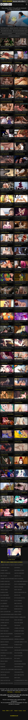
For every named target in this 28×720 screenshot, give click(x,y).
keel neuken (5, 453)
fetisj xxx (18, 193)
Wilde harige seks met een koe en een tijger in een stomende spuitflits (21, 173)
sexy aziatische (19, 152)
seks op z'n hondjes (20, 165)
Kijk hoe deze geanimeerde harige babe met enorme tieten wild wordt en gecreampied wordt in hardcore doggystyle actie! (21, 160)
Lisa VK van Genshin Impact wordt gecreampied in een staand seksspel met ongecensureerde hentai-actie (7, 304)
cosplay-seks (5, 309)
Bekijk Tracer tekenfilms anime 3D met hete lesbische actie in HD (7, 474)
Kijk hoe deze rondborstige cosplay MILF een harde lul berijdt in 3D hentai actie (7, 369)
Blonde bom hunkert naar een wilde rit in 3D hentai (7, 239)
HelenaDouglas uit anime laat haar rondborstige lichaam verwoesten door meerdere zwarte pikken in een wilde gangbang (7, 291)
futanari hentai (19, 350)
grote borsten (21, 33)
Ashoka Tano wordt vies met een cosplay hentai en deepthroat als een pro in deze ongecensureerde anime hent (7, 448)
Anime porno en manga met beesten (12, 565)
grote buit (18, 167)
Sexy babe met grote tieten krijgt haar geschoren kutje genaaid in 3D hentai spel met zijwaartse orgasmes (21, 500)
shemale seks (5, 628)
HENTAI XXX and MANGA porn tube (21, 85)
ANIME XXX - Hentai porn (7, 59)
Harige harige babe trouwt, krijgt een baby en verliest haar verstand (7, 356)
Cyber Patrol (18, 692)
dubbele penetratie (6, 296)
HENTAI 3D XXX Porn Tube (21, 59)
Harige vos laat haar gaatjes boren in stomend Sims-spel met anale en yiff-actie (7, 487)
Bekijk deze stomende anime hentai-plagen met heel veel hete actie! (7, 539)
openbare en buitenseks (21, 75)
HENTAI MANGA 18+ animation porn (7, 72)
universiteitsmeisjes (7, 62)
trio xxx (18, 48)
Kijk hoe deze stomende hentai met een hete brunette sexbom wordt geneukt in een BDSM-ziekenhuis (21, 369)
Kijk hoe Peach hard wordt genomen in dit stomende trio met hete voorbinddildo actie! (21, 474)
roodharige (18, 661)
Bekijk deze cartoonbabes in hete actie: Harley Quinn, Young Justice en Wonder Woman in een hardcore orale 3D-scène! (21, 252)
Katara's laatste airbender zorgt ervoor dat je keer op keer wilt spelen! (7, 212)
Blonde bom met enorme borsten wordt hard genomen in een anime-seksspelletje (7, 513)
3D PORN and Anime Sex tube (7, 46)
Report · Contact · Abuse (20, 710)
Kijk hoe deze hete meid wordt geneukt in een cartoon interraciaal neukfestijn (7, 461)
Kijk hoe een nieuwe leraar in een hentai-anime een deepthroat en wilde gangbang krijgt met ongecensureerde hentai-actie (7, 395)
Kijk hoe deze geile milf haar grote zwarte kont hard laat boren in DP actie (21, 330)
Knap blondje (19, 49)
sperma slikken (19, 639)
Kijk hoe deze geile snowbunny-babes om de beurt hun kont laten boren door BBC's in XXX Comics (21, 356)
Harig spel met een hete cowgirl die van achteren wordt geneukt (21, 225)
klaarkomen (5, 244)
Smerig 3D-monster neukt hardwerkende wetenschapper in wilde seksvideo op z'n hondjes (7, 186)
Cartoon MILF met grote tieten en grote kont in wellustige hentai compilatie (7, 317)
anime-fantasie (5, 152)
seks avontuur (19, 415)
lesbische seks (7, 30)
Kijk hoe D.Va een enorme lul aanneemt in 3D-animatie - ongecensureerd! (21, 513)
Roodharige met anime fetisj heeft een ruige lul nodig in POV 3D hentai (21, 212)
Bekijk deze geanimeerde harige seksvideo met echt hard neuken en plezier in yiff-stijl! (21, 317)
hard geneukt (19, 324)
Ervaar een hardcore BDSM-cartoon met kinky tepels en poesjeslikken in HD (21, 448)
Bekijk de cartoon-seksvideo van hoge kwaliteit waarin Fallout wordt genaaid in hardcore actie (7, 160)
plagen (10, 545)
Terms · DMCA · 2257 (7, 710)
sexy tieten (18, 589)
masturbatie (18, 655)
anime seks (5, 28)
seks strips (4, 245)
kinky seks (17, 611)
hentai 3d (4, 204)
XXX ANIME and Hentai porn (21, 72)
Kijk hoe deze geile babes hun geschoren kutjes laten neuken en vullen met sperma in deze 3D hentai (21, 487)
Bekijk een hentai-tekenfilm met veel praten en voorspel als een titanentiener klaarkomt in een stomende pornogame (7, 526)
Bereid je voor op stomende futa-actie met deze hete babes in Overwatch (21, 265)
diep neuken (18, 669)
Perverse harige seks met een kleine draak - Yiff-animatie (7, 173)
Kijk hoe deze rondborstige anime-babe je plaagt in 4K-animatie (7, 225)
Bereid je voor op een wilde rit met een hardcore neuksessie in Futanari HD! (21, 395)
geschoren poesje (6, 139)
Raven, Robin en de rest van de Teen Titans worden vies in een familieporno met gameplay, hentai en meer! (21, 539)
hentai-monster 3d (20, 154)
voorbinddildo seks (20, 680)
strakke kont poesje (7, 61)
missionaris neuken (20, 141)
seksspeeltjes (5, 48)
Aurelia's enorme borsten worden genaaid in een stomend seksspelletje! (7, 278)
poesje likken (19, 441)
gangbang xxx (19, 633)
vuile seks (4, 650)
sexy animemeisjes (6, 206)
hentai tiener (5, 258)
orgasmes (4, 298)
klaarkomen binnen (6, 350)
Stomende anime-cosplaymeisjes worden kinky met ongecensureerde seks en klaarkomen (21, 343)
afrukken (24, 28)
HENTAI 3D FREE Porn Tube (21, 46)
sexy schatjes (5, 191)
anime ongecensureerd (7, 348)
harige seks (4, 178)
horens (3, 666)
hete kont (4, 609)
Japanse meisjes (5, 598)
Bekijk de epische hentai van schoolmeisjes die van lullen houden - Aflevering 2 (21, 382)
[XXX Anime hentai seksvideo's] (1, 4)
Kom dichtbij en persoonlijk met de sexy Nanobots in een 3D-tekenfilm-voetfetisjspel (21, 186)
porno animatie (15, 36)
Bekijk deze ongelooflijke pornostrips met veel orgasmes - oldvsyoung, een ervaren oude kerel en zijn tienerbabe (21, 239)
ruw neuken (5, 492)
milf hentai (14, 28)
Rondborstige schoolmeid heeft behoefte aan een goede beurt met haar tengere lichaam (7, 265)
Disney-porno (5, 677)
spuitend (18, 178)
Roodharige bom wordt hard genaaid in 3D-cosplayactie (7, 422)
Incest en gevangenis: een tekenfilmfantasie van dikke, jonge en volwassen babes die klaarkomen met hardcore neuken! (7, 252)
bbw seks (17, 677)
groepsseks (4, 644)
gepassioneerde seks (21, 30)
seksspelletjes (5, 218)
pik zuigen (24, 219)
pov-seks (25, 206)
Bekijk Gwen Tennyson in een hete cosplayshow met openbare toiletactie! (21, 422)
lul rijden (9, 204)
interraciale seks (6, 653)
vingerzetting (19, 672)
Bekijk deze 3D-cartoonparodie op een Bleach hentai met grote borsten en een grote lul (7, 409)
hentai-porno (7, 33)
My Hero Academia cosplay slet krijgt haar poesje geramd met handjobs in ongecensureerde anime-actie (14, 552)
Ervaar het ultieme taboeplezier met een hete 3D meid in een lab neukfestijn (7, 330)
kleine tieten (5, 180)
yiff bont (18, 139)
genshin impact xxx (20, 642)
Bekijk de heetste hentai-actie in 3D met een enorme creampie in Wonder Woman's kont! (7, 343)
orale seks (4, 661)
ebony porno (5, 141)
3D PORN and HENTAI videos (7, 98)
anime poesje (19, 494)
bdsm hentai (4, 167)
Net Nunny (10, 692)
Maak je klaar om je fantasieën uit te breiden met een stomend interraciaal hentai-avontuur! (21, 526)
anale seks (4, 589)
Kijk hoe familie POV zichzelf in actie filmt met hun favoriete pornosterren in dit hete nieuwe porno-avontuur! (21, 409)
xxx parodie (4, 414)
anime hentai (5, 440)
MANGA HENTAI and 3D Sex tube (7, 85)
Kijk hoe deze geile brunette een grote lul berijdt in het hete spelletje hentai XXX (21, 461)
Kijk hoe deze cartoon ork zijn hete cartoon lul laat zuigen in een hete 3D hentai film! (21, 278)
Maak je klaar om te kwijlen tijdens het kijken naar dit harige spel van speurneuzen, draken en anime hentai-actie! (7, 435)
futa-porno (18, 271)
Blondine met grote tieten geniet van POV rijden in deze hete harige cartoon (21, 291)
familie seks (18, 414)
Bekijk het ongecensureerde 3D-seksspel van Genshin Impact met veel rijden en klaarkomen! (7, 382)
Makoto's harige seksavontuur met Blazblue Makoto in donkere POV (21, 199)
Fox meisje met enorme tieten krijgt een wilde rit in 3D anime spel (7, 199)
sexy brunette (5, 154)
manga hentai (5, 454)
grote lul (4, 193)
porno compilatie (20, 126)
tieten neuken (19, 468)
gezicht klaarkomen (7, 669)
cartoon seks (5, 219)
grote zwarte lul (6, 658)
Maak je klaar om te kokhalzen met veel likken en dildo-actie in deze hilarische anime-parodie (21, 435)
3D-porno (24, 127)
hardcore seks (19, 244)
